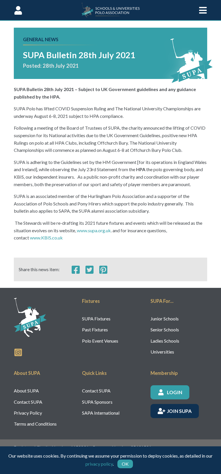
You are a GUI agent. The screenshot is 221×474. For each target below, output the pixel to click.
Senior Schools (164, 329)
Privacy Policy (28, 413)
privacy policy (99, 464)
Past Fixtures (95, 329)
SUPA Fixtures (96, 318)
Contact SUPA (28, 402)
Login (174, 392)
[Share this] (75, 269)
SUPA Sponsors (97, 402)
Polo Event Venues (100, 340)
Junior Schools (164, 318)
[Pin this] (103, 269)
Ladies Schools (164, 340)
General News (40, 39)
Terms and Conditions (35, 423)
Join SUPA (179, 411)
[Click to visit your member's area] (18, 10)
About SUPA (26, 390)
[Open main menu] (203, 10)
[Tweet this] (89, 269)
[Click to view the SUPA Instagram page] (18, 352)
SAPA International (100, 413)
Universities (162, 351)
